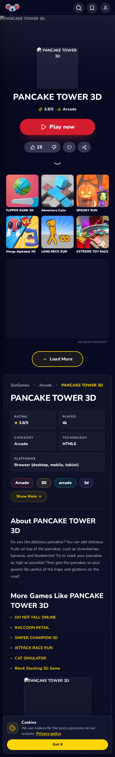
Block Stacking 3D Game (37, 668)
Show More (26, 496)
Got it (58, 744)
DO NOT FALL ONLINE (35, 617)
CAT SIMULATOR (30, 658)
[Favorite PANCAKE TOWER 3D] (69, 147)
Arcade (45, 385)
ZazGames (20, 385)
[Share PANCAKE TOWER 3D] (84, 147)
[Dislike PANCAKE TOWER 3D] (54, 147)
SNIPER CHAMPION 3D (36, 637)
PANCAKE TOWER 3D (82, 385)
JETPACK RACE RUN (33, 647)
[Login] (105, 8)
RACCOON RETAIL (32, 627)
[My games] (92, 8)
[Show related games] (57, 163)
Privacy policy (48, 733)
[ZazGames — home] (13, 7)
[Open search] (78, 8)
